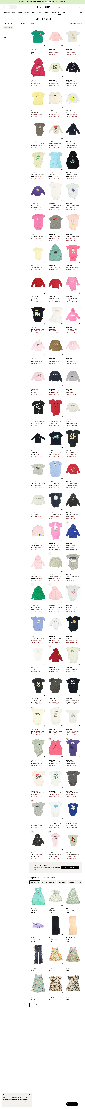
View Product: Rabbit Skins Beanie (38, 536)
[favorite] (44, 46)
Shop (6, 7)
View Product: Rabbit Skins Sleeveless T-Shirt (55, 752)
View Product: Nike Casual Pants (55, 929)
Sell (13, 7)
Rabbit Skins (7, 27)
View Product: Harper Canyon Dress (73, 987)
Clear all (23, 23)
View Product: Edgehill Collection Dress (55, 900)
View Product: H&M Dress (55, 958)
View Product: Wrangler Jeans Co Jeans (73, 929)
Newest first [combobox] (76, 23)
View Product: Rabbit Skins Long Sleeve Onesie (73, 288)
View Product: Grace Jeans (38, 958)
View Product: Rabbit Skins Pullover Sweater (55, 134)
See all (36, 1004)
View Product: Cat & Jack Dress (55, 987)
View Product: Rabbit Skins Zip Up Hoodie (38, 443)
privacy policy (8, 1105)
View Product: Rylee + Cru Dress (73, 900)
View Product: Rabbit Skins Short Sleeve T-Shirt (38, 41)
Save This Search (70, 867)
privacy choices (24, 1103)
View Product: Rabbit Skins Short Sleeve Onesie (38, 134)
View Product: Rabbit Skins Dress (55, 165)
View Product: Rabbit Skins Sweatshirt (55, 41)
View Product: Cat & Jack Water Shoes (38, 929)
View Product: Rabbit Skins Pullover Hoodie (38, 72)
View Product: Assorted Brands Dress (38, 900)
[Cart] (81, 12)
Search (60, 7)
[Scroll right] (79, 882)
